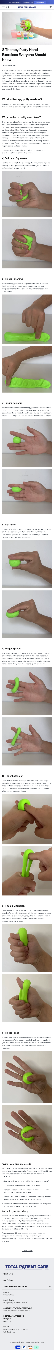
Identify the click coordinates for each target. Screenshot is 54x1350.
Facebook (7, 1321)
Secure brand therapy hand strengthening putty (23, 104)
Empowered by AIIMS (36, 1342)
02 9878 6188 (8, 1295)
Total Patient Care (22, 1342)
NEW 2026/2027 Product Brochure (20, 2)
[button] (7, 7)
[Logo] (27, 7)
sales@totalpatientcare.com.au (15, 1303)
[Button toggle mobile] (3, 7)
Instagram (7, 1319)
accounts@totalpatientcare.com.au (16, 1311)
